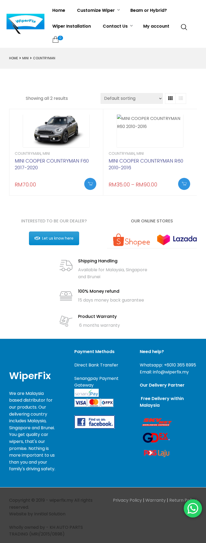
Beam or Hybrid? (148, 10)
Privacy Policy (127, 500)
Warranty (155, 500)
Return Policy (183, 500)
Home (58, 10)
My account (156, 26)
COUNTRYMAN (28, 153)
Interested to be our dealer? (54, 221)
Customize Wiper (96, 10)
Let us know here (57, 238)
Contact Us (116, 26)
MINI (25, 58)
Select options (90, 184)
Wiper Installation (71, 26)
